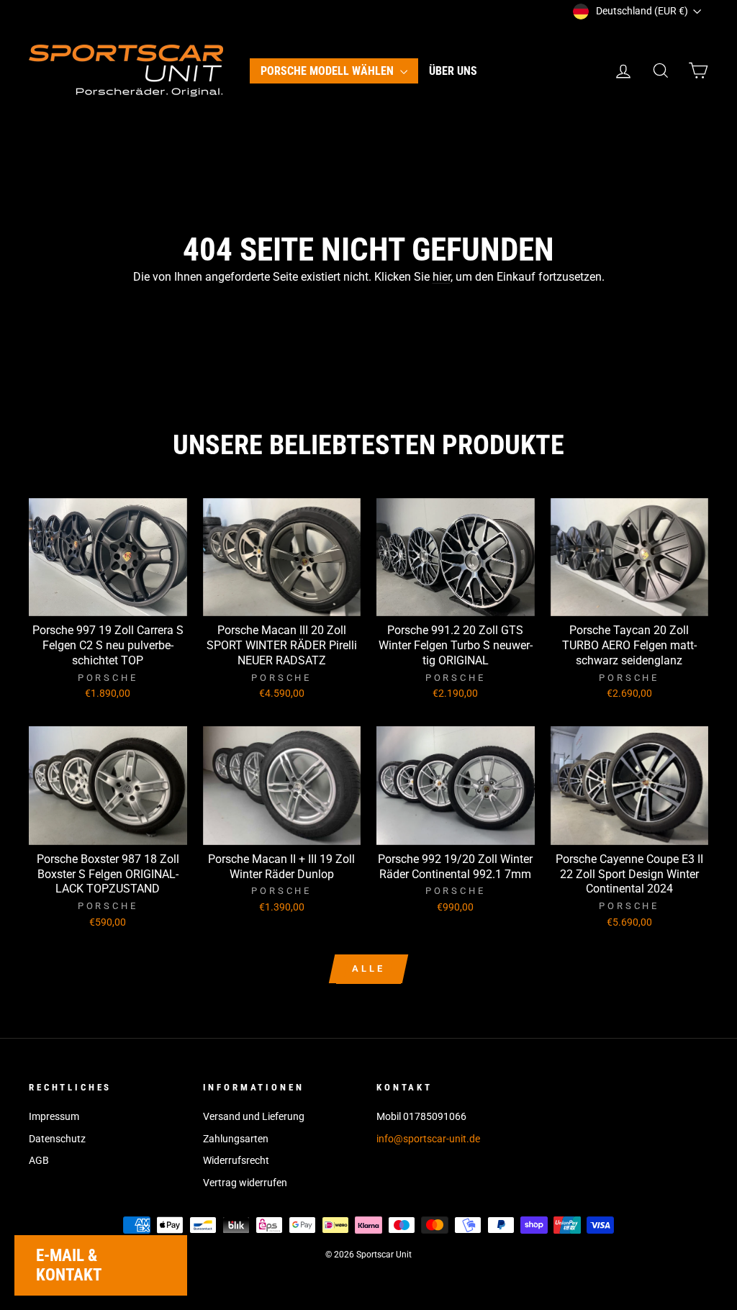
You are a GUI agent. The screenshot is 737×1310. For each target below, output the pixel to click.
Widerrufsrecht (236, 1160)
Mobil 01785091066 (421, 1116)
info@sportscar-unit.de (428, 1138)
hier (442, 277)
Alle (368, 968)
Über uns (453, 71)
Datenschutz (57, 1138)
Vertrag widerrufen (245, 1182)
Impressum (54, 1116)
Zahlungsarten (235, 1138)
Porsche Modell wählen (329, 71)
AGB (39, 1160)
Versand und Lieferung (253, 1116)
